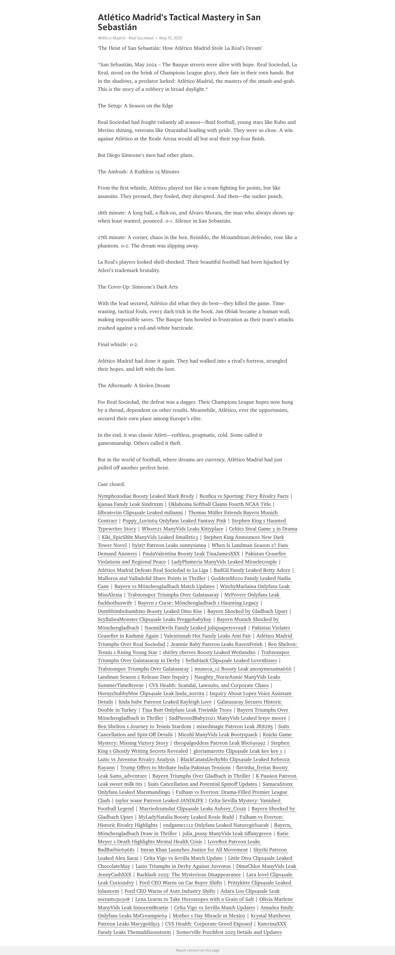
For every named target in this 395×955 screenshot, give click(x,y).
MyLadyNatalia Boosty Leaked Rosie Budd (186, 817)
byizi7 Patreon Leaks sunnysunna (169, 545)
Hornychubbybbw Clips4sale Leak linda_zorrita (151, 693)
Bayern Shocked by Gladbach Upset (247, 611)
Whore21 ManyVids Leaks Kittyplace (183, 529)
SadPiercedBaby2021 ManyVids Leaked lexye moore (227, 718)
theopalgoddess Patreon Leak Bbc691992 (219, 743)
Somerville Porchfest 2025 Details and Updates (229, 932)
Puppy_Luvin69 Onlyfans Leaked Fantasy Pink (174, 520)
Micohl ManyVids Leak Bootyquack (217, 734)
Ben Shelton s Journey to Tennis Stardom (144, 726)
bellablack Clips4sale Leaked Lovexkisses (231, 660)
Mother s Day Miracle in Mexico (209, 915)
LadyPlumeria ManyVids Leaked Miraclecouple (224, 562)
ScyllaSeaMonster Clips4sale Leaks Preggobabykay (154, 619)
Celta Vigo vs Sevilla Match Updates (214, 907)
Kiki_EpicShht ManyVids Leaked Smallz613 (150, 537)
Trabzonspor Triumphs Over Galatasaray (173, 595)
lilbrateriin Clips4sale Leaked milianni (140, 512)
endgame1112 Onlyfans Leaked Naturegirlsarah (216, 825)
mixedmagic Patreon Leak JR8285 (235, 726)
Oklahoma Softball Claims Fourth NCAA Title (220, 504)
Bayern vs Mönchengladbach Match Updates (165, 586)
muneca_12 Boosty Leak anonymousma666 (243, 669)
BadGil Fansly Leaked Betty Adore (252, 570)
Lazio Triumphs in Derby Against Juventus (183, 866)
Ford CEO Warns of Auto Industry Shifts (170, 891)
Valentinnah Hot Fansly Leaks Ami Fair (207, 636)
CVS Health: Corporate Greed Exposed (208, 924)
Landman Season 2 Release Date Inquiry (143, 677)
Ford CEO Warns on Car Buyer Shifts (180, 882)
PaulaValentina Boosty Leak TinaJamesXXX (191, 553)
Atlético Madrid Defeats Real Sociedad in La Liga (153, 570)
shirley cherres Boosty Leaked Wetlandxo (209, 652)
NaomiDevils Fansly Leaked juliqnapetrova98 (195, 628)
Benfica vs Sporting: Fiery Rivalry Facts (244, 496)
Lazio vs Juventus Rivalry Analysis (136, 759)
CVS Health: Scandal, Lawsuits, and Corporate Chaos (209, 685)
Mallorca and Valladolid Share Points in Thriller (152, 578)
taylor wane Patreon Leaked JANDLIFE (159, 800)
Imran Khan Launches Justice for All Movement (194, 849)
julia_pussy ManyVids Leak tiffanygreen (227, 833)
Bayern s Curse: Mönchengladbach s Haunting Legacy (198, 603)
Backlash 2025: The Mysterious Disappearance (189, 874)
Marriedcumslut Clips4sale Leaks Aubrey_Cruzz (192, 808)
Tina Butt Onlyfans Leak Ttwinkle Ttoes (187, 710)
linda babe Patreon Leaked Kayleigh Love (165, 702)
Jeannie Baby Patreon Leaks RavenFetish (217, 644)
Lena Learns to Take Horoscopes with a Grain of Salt (194, 899)
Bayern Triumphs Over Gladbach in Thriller (201, 776)
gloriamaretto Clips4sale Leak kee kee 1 (237, 751)
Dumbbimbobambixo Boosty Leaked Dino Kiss (150, 611)
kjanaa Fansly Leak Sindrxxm (130, 504)
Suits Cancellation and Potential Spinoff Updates (202, 784)
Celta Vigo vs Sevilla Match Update (183, 858)
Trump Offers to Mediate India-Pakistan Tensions (175, 767)
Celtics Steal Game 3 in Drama (263, 529)
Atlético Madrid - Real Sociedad (126, 38)
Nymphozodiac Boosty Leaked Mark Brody (146, 496)
